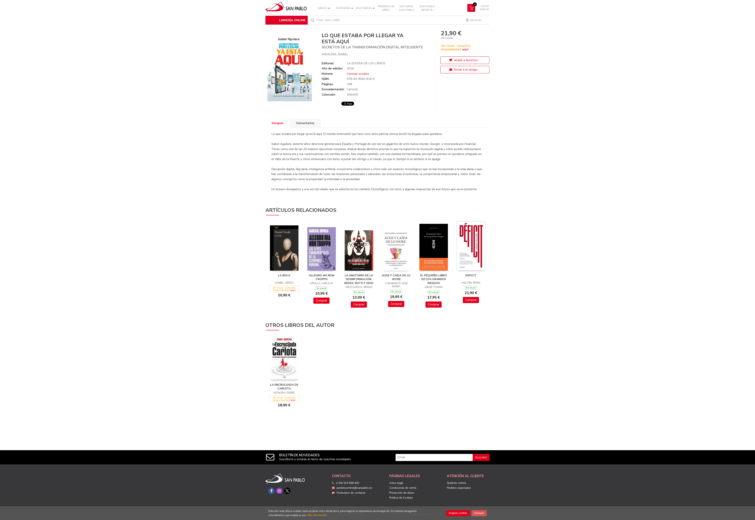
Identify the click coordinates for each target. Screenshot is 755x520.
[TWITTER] (287, 491)
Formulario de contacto (351, 493)
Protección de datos (401, 493)
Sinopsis (278, 123)
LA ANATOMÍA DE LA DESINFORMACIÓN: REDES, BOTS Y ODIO (359, 279)
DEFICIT (470, 275)
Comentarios (305, 123)
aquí (465, 49)
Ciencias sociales (358, 74)
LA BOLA (284, 275)
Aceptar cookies (458, 513)
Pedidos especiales (459, 488)
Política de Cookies (401, 498)
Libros (322, 8)
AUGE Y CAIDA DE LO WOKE (396, 277)
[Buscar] (312, 20)
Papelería (343, 8)
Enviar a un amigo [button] (465, 70)
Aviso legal (396, 483)
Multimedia (364, 8)
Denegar (479, 513)
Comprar (321, 300)
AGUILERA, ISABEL (335, 54)
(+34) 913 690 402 (347, 483)
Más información (317, 515)
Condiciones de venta (402, 488)
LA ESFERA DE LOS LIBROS (366, 63)
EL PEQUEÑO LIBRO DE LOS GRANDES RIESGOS (433, 279)
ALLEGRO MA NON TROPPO (321, 277)
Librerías (475, 20)
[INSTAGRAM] (279, 491)
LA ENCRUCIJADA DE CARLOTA (284, 387)
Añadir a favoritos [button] (465, 60)
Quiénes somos (456, 483)
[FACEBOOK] (271, 491)
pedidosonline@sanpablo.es (354, 488)
